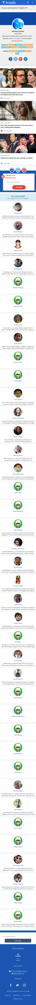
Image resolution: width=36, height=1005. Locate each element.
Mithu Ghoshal (18, 343)
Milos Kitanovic (18, 455)
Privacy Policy (26, 995)
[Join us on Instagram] (24, 985)
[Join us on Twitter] (17, 985)
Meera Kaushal (18, 530)
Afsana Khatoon (18, 232)
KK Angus (18, 642)
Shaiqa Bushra (18, 921)
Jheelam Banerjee (18, 288)
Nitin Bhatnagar (18, 791)
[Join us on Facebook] (10, 985)
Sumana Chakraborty (18, 548)
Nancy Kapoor (18, 903)
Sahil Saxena (18, 772)
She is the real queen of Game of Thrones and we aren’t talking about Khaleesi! (16, 126)
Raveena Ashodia (18, 884)
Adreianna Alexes (18, 511)
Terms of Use (18, 999)
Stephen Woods (18, 698)
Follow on (18, 979)
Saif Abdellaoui (18, 753)
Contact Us (16, 995)
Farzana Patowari (18, 586)
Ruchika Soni (18, 660)
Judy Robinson (18, 809)
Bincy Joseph (18, 828)
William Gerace (18, 847)
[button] (32, 6)
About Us (7, 995)
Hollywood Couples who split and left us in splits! (16, 158)
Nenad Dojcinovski (18, 474)
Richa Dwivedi (18, 362)
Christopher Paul (18, 865)
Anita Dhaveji (18, 735)
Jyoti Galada (18, 604)
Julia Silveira (18, 493)
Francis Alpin (18, 325)
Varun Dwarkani (18, 679)
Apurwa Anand (18, 250)
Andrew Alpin (18, 213)
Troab (27, 991)
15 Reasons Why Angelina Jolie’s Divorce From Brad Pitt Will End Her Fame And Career (17, 94)
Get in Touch (18, 966)
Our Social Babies (18, 948)
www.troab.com (19, 974)
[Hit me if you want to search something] (28, 2)
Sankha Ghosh (18, 623)
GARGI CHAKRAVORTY (18, 716)
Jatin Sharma (18, 399)
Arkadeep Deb (18, 269)
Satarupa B (18, 381)
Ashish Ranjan (18, 567)
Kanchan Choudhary (18, 418)
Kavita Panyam (18, 437)
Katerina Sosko (18, 306)
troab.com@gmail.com (19, 971)
